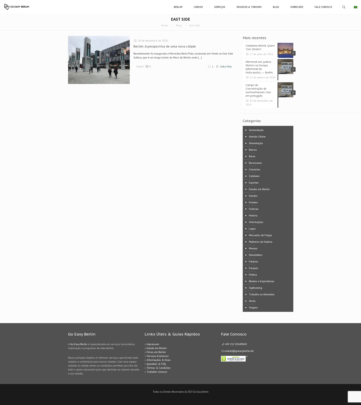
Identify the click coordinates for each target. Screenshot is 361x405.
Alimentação (256, 143)
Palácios (253, 261)
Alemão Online (257, 136)
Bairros (253, 149)
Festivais (254, 209)
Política (253, 274)
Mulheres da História (260, 241)
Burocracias (255, 163)
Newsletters (255, 255)
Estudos (253, 195)
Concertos (254, 169)
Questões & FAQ (156, 364)
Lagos (252, 228)
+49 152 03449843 (236, 344)
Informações (256, 222)
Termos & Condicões (159, 367)
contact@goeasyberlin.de (239, 351)
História (253, 215)
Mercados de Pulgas (260, 235)
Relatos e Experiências (261, 281)
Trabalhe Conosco (157, 371)
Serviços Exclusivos (158, 356)
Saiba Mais (226, 66)
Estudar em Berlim (259, 189)
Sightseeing (255, 287)
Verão (252, 301)
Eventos (253, 202)
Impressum (153, 344)
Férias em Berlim (156, 352)
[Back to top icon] (343, 397)
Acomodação (256, 130)
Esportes (254, 182)
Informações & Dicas (159, 360)
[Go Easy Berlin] (27, 5)
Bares (252, 156)
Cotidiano (254, 176)
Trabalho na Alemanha (261, 294)
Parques (253, 268)
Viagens (253, 307)
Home (164, 25)
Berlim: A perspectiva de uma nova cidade (164, 46)
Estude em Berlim (157, 348)
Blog (178, 25)
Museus (253, 248)
